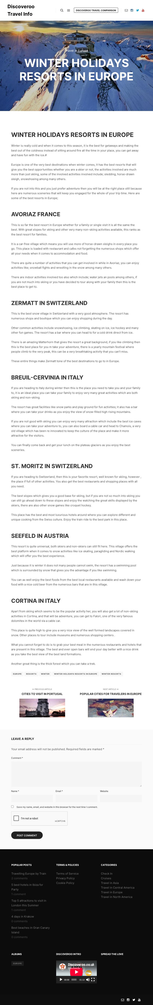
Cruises (106, 878)
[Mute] (88, 979)
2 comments (19, 878)
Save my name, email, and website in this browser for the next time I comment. (57, 807)
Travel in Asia (110, 883)
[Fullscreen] (93, 979)
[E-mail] (126, 10)
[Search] (62, 10)
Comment (17, 758)
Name (15, 791)
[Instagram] (131, 10)
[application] (76, 971)
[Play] (61, 979)
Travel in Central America (117, 887)
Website (104, 791)
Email (59, 791)
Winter (45, 674)
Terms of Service (67, 873)
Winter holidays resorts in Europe (75, 674)
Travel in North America (116, 897)
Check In (107, 873)
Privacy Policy (65, 878)
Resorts (31, 674)
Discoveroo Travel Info (21, 10)
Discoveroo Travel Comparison (96, 10)
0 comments (19, 921)
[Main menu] (68, 10)
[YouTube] (143, 10)
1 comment (18, 894)
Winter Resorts (111, 674)
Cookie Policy (65, 883)
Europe (17, 674)
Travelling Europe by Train (28, 873)
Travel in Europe (76, 50)
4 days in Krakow (22, 916)
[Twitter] (137, 10)
